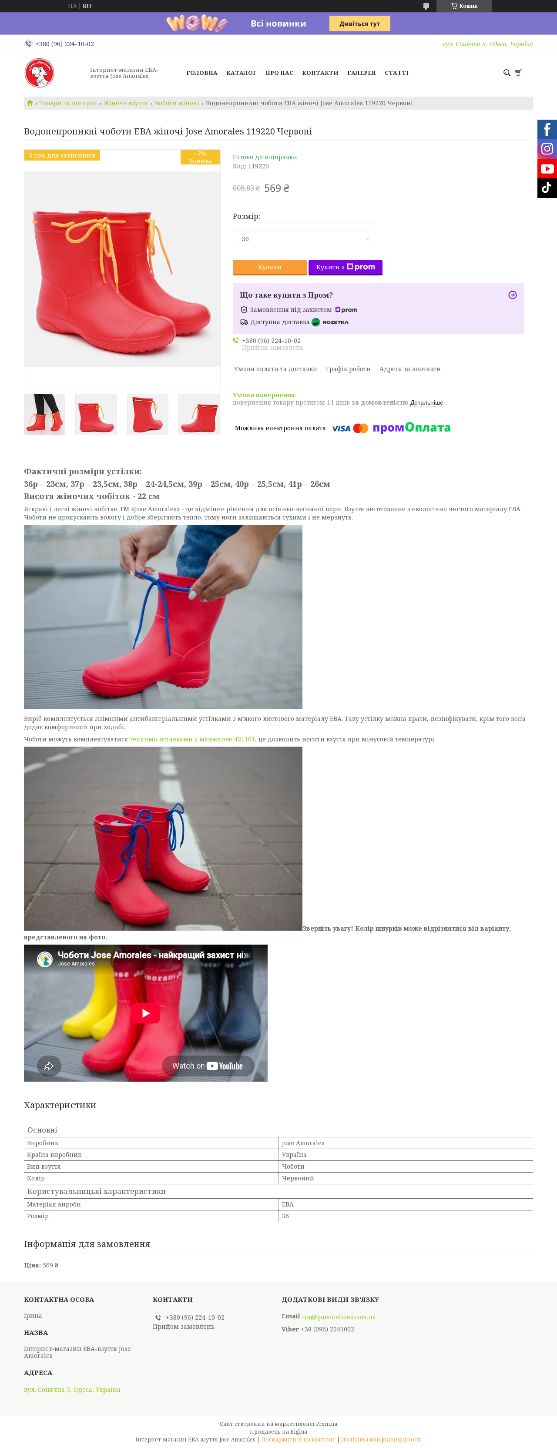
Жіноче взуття (126, 103)
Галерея (361, 73)
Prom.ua (326, 1424)
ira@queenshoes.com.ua (339, 1317)
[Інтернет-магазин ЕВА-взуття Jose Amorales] (54, 72)
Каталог (241, 73)
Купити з (330, 267)
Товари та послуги (68, 103)
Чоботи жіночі (176, 103)
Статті (397, 73)
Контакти (320, 73)
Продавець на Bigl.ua (278, 1431)
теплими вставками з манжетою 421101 (192, 739)
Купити (270, 267)
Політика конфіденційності (381, 1439)
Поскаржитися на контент (298, 1439)
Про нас (279, 73)
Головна (202, 73)
